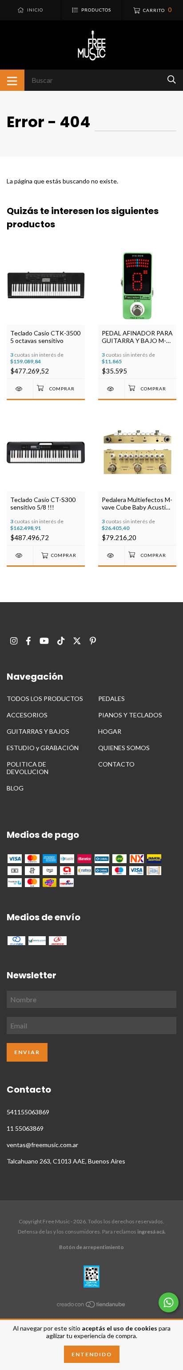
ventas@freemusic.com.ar (42, 1144)
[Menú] (12, 80)
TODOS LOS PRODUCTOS (45, 698)
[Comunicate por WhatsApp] (169, 1302)
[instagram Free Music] (14, 641)
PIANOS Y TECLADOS (130, 715)
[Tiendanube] (91, 1306)
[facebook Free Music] (28, 641)
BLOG (15, 788)
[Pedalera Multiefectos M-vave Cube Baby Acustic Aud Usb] (111, 555)
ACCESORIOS (27, 715)
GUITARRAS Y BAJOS (38, 731)
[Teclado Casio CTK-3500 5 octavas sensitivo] (20, 389)
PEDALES (111, 698)
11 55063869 (25, 1128)
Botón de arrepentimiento (91, 1247)
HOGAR (109, 731)
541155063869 (28, 1112)
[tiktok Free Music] (61, 641)
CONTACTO (116, 764)
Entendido (92, 1354)
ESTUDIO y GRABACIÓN (43, 747)
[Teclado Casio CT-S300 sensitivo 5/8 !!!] (20, 555)
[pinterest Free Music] (92, 641)
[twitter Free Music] (77, 641)
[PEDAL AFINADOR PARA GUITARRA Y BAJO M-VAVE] (111, 389)
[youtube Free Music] (44, 641)
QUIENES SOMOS (124, 747)
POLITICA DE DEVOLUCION (27, 767)
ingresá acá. (151, 1231)
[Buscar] (171, 79)
